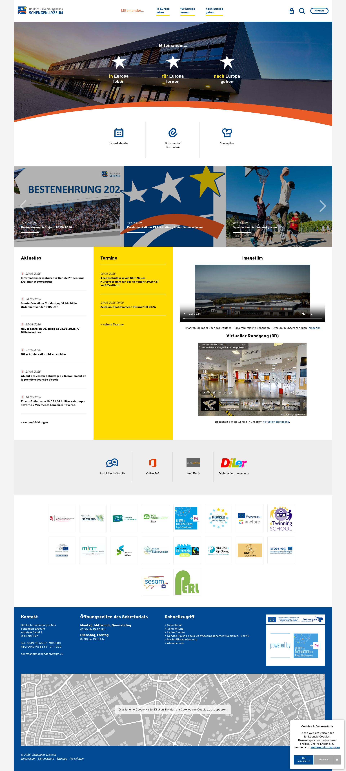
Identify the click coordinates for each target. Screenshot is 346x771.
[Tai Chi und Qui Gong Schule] (218, 550)
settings (337, 759)
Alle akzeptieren (304, 759)
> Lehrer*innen (175, 632)
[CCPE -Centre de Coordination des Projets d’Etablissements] (187, 518)
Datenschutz (46, 759)
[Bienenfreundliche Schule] (250, 550)
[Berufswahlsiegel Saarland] (124, 550)
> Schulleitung (174, 628)
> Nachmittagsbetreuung (181, 639)
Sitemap (61, 759)
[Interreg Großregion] (281, 550)
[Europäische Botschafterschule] (62, 550)
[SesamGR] (156, 582)
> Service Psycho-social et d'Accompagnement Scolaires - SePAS (207, 636)
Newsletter (77, 759)
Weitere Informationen (325, 747)
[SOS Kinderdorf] (156, 518)
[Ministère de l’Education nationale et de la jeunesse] (62, 518)
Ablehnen (323, 760)
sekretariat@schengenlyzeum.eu (42, 654)
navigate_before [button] (23, 206)
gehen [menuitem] (214, 11)
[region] (317, 744)
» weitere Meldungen (34, 422)
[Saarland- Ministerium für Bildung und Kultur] (93, 518)
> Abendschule (174, 643)
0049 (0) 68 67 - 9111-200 (44, 643)
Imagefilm (314, 328)
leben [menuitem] (163, 11)
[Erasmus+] (250, 518)
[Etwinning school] (281, 518)
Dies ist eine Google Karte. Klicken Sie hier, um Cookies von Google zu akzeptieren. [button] (173, 709)
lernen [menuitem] (187, 11)
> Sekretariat (173, 625)
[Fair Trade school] (187, 550)
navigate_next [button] (323, 206)
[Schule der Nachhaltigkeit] (156, 550)
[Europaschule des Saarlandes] (218, 518)
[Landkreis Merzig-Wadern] (124, 518)
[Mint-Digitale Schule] (93, 550)
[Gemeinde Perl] (187, 582)
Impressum (28, 759)
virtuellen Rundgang (276, 422)
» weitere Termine (112, 324)
